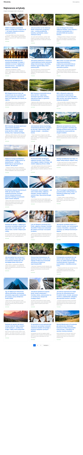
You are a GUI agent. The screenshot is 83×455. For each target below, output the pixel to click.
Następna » (46, 345)
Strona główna (76, 2)
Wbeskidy (7, 2)
